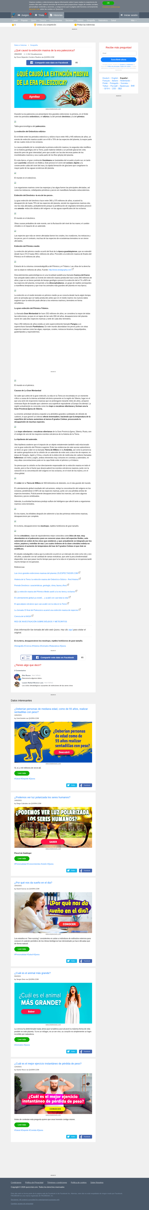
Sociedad (69, 20)
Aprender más (34, 9)
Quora (33, 20)
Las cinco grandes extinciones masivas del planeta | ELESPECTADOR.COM (46, 573)
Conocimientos (56, 20)
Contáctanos (16, 1183)
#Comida (32, 1130)
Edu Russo (26, 675)
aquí (71, 630)
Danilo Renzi (21, 1070)
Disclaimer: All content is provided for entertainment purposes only (35, 1200)
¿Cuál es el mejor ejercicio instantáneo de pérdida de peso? (47, 1063)
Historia (80, 20)
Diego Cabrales (22, 803)
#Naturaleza (54, 646)
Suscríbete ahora (118, 60)
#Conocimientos (33, 864)
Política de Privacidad (34, 1183)
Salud (113, 20)
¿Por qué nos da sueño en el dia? (33, 882)
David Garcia (21, 889)
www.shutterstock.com (53, 109)
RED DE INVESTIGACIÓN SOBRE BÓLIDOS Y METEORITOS (40, 622)
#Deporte (24, 779)
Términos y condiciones (126, 64)
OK (108, 3)
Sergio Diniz (21, 979)
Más (133, 20)
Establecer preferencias (111, 7)
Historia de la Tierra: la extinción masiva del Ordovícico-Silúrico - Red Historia (46, 579)
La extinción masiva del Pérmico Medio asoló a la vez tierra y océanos (46, 592)
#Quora (63, 646)
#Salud (17, 779)
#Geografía (19, 646)
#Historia (35, 646)
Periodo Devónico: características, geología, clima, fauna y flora (40, 585)
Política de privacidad (113, 66)
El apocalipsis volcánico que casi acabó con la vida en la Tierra (40, 604)
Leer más (22, 773)
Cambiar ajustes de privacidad (22, 1204)
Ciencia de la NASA (22, 616)
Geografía (91, 20)
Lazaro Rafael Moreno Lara (32, 683)
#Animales (44, 646)
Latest (15, 20)
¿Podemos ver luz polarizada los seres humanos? (42, 797)
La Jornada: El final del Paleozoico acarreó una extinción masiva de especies (46, 610)
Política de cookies (125, 66)
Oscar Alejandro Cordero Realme (29, 57)
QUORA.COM (49, 57)
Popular (24, 20)
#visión (44, 864)
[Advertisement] (53, 354)
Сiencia (43, 20)
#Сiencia (27, 646)
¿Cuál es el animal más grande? (32, 973)
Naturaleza (103, 20)
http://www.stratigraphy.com (60, 270)
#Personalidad (20, 864)
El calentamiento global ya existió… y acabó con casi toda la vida (41, 598)
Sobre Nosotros (96, 1183)
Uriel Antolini (21, 718)
